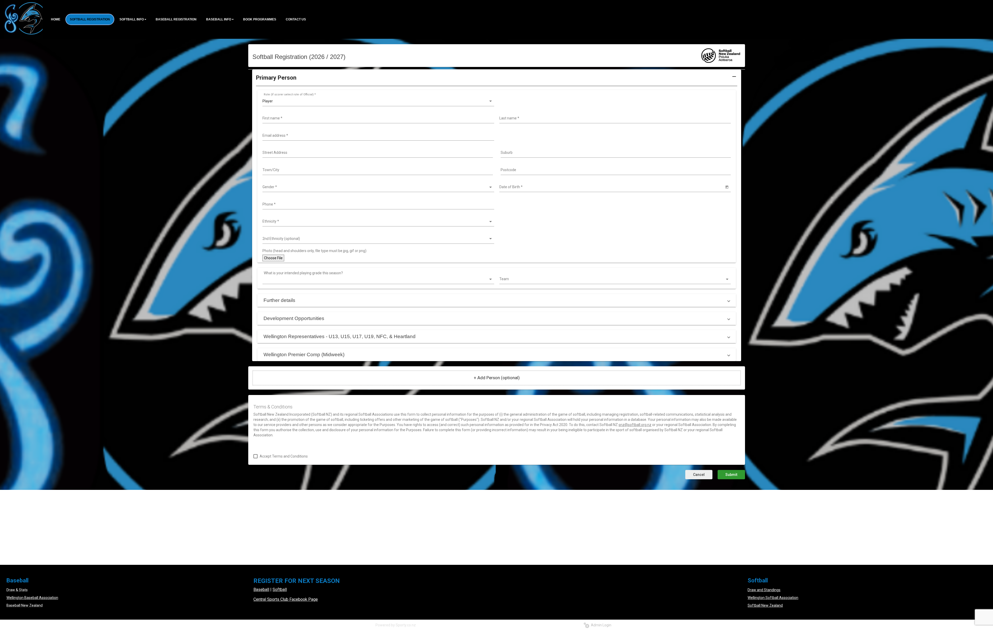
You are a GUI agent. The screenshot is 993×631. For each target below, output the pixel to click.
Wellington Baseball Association (32, 598)
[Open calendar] (726, 186)
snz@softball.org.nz (635, 425)
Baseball (261, 589)
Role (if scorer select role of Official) (290, 94)
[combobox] (377, 118)
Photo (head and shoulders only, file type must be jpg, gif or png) (314, 251)
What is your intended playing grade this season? (303, 273)
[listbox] (377, 101)
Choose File (273, 258)
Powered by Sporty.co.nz (395, 625)
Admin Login (600, 625)
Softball (280, 589)
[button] (496, 80)
